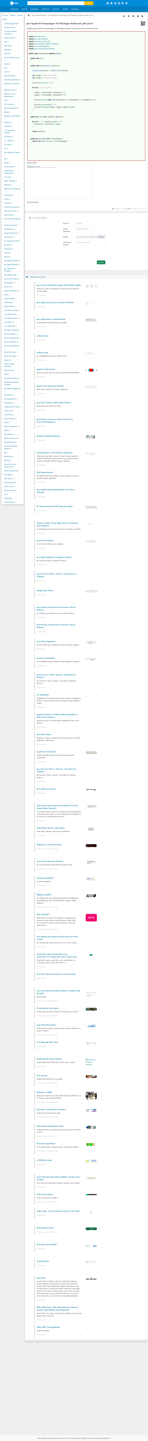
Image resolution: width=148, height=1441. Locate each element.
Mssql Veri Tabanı (11, 352)
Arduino (7, 64)
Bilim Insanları (9, 104)
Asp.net (7, 72)
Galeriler (34, 9)
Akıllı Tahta (8, 45)
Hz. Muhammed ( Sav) (12, 241)
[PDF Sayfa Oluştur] (142, 16)
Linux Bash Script (10, 314)
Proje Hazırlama (10, 418)
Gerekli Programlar (11, 225)
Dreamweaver (10, 166)
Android (7, 53)
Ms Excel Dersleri (10, 334)
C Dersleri (8, 126)
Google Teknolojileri (12, 233)
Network (8, 360)
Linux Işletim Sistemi (12, 318)
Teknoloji (7, 460)
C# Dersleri (9, 136)
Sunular (55, 9)
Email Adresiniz (66, 230)
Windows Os (9, 486)
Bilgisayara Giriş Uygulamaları (9, 95)
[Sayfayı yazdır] (138, 16)
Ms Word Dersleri (11, 342)
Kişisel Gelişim (9, 306)
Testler (24, 9)
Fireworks (8, 203)
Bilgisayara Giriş (10, 90)
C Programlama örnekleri (9, 131)
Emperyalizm (9, 195)
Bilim (6, 100)
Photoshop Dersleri (12, 378)
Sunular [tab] (19, 15)
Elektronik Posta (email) (12, 190)
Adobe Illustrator (10, 38)
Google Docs (9, 229)
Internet (7, 253)
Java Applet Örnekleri (12, 260)
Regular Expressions (11, 438)
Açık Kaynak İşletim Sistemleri (10, 32)
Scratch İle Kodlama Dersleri (11, 447)
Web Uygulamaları (11, 482)
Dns (6, 159)
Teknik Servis (9, 456)
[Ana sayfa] (29, 15)
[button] (127, 3)
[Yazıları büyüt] (129, 16)
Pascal (6, 374)
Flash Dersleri (9, 215)
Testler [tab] (5, 19)
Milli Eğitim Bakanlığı (12, 330)
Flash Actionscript (11, 211)
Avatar (65, 237)
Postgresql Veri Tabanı (12, 407)
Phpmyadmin (9, 403)
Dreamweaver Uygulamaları (9, 171)
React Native (9, 434)
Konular (14, 9)
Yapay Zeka (8, 498)
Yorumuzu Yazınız (67, 243)
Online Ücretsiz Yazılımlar (9, 365)
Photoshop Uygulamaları (12, 389)
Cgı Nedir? (8, 144)
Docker (7, 163)
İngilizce (7, 256)
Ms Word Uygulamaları (12, 347)
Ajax (6, 42)
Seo (6, 452)
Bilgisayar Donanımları (12, 84)
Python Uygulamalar (11, 426)
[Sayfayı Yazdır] (119, 3)
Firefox (7, 199)
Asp (6, 68)
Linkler (65, 9)
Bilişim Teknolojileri (11, 108)
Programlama (9, 414)
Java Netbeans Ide (11, 275)
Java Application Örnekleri (9, 269)
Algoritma (8, 49)
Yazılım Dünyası (10, 502)
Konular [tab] (5, 15)
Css (6, 148)
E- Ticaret (8, 177)
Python (7, 422)
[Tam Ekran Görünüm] (115, 3)
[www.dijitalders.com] (14, 3)
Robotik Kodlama (10, 442)
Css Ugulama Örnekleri (12, 153)
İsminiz (66, 223)
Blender (7, 112)
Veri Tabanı (9, 474)
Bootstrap (8, 122)
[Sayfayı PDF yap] (123, 3)
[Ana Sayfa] (108, 3)
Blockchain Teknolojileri (12, 117)
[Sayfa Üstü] (111, 3)
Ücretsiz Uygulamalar (11, 470)
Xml (6, 494)
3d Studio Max (10, 27)
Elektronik (8, 185)
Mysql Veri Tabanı (11, 356)
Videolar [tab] (12, 15)
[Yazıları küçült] (133, 16)
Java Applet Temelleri (12, 264)
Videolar (45, 9)
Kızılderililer (8, 302)
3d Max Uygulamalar (11, 23)
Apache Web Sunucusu (12, 58)
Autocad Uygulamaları (12, 79)
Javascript (8, 286)
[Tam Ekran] (124, 16)
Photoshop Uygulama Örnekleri (11, 383)
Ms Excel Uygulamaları (12, 338)
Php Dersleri (9, 395)
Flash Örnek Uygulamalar (12, 220)
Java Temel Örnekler (11, 279)
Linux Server (9, 322)
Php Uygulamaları (11, 399)
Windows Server (10, 490)
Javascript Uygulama (12, 290)
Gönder (101, 262)
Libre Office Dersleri (11, 310)
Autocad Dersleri (10, 76)
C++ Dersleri (9, 140)
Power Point (9, 410)
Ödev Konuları (9, 370)
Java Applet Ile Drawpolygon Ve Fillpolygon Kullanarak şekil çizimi (70, 15)
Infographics (9, 249)
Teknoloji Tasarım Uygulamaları (10, 465)
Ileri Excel (8, 245)
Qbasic (7, 430)
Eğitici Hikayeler (10, 181)
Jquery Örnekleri (10, 298)
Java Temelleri (10, 283)
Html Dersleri (9, 237)
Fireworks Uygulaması (12, 207)
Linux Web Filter (10, 326)
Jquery (7, 294)
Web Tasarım (9, 478)
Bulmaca (75, 9)
